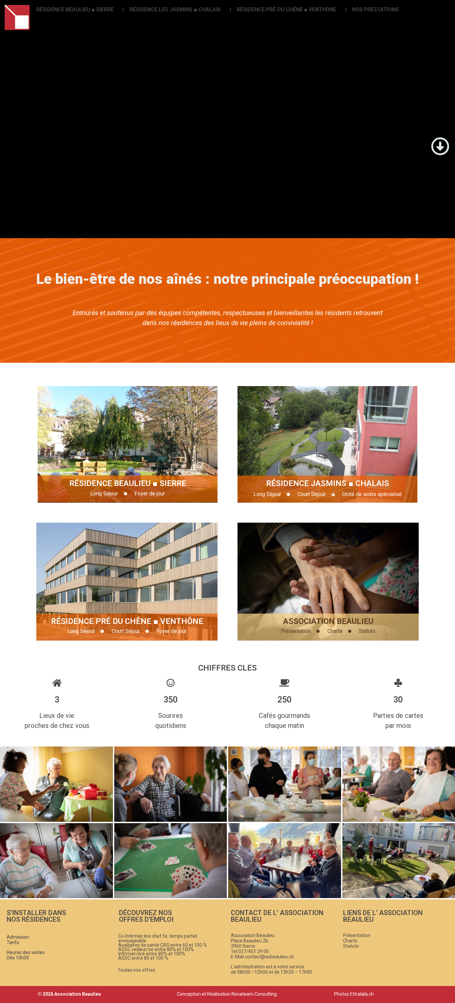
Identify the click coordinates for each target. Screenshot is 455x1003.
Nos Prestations (375, 9)
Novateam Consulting (254, 994)
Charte (350, 940)
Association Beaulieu (328, 621)
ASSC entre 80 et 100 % (143, 958)
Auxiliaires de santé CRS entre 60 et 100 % (162, 945)
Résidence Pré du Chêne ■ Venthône (286, 9)
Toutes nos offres (136, 970)
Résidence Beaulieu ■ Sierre (75, 9)
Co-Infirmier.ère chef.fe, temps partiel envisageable (157, 938)
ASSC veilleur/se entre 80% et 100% (156, 949)
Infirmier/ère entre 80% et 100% (151, 953)
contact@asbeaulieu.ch (269, 956)
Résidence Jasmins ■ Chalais (327, 483)
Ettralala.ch (362, 994)
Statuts (351, 946)
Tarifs (13, 942)
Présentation (356, 935)
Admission (18, 937)
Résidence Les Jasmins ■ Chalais (175, 9)
